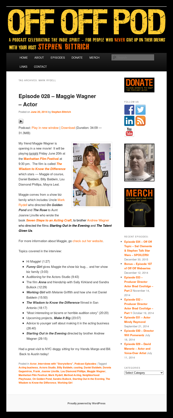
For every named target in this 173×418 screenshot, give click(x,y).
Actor (33, 363)
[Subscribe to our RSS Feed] (140, 121)
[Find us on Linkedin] (129, 121)
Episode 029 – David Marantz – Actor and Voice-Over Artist (137, 348)
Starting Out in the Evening (88, 379)
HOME (24, 57)
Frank (36, 371)
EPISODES (58, 57)
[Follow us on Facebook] (129, 110)
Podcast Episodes (85, 363)
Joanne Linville (50, 371)
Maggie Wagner (96, 371)
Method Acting (72, 375)
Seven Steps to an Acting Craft (49, 220)
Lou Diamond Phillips (73, 371)
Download (68, 127)
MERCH (94, 57)
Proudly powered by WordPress (86, 403)
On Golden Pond (42, 379)
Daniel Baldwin (92, 367)
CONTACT (40, 67)
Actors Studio (47, 367)
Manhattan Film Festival (41, 158)
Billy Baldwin (64, 367)
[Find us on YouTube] (129, 132)
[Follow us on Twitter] (140, 110)
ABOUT (39, 57)
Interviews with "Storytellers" (55, 363)
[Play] (21, 122)
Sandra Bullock (62, 379)
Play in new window (45, 127)
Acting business (28, 367)
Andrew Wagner (98, 220)
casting (78, 367)
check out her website (88, 241)
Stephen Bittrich (61, 112)
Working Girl (65, 382)
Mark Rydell (55, 375)
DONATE (77, 57)
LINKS (23, 67)
